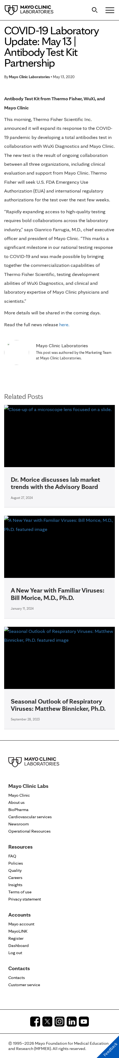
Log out (15, 952)
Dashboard (18, 945)
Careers (15, 877)
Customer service (24, 984)
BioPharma (18, 809)
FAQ (12, 856)
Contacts (16, 977)
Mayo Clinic (19, 795)
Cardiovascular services (30, 816)
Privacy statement (24, 899)
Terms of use (20, 891)
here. (64, 324)
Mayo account (21, 924)
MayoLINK (17, 931)
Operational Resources (29, 831)
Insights (15, 884)
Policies (15, 863)
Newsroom (18, 824)
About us (16, 802)
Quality (15, 870)
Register (16, 938)
